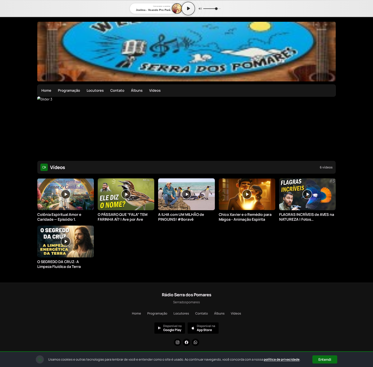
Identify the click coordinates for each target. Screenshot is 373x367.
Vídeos (155, 90)
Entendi (324, 359)
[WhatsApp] (195, 342)
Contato (117, 90)
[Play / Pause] (188, 8)
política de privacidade (282, 359)
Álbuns (137, 90)
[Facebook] (186, 342)
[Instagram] (177, 342)
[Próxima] (330, 126)
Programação (69, 90)
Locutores (95, 90)
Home (46, 90)
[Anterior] (43, 126)
